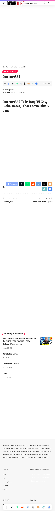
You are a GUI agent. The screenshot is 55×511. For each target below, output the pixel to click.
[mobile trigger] (5, 2)
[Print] (36, 83)
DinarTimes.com (37, 481)
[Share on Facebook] (8, 83)
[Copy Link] (32, 83)
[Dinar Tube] (22, 2)
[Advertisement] (27, 34)
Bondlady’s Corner (10, 354)
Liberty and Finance (11, 363)
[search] (45, 3)
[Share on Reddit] (22, 507)
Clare (5, 373)
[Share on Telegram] (20, 83)
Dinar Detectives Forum (40, 474)
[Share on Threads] (24, 83)
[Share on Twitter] (12, 83)
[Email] (28, 83)
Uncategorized (10, 71)
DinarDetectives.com (39, 477)
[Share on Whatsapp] (16, 83)
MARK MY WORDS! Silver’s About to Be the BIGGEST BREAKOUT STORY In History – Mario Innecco (19, 341)
